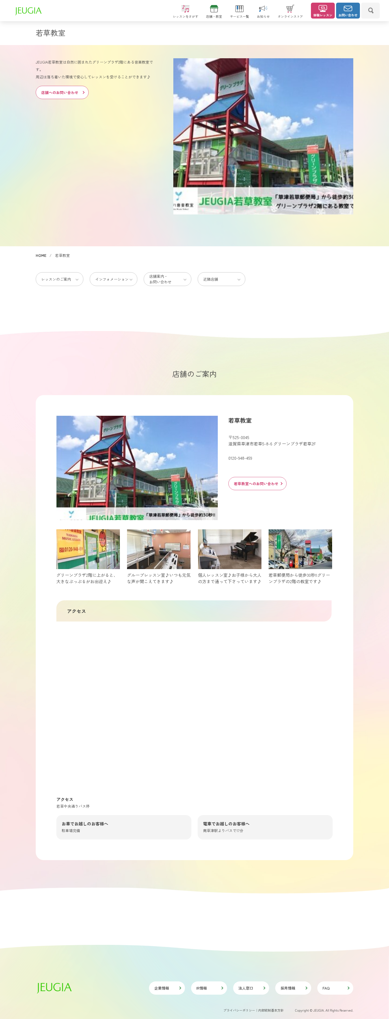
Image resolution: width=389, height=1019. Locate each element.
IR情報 (201, 988)
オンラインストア (290, 16)
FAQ (326, 988)
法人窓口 (245, 988)
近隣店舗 (210, 279)
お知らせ (263, 16)
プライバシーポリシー (239, 1010)
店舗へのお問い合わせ (59, 92)
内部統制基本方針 (271, 1010)
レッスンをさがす (185, 16)
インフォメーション (112, 279)
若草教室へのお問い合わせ (256, 483)
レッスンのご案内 (56, 279)
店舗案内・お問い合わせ (160, 279)
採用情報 (288, 988)
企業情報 (161, 988)
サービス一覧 (239, 16)
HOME (41, 255)
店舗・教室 (214, 16)
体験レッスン (322, 15)
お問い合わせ (348, 15)
